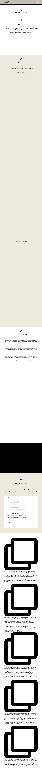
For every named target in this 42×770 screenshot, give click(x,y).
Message (7, 520)
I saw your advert (20, 512)
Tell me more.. (8, 512)
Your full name (8, 497)
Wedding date (8, 508)
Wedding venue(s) (9, 505)
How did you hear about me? (11, 510)
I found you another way (15, 513)
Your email (8, 503)
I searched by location (27, 512)
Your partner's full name (10, 499)
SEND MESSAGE (9, 522)
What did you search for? (10, 515)
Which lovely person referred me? (12, 517)
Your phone (8, 501)
